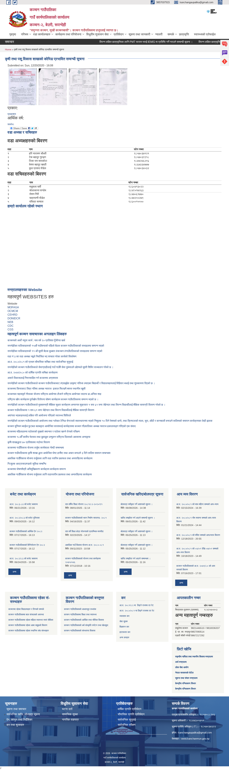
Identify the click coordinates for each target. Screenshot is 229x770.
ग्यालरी (158, 34)
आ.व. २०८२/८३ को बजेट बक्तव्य (24, 558)
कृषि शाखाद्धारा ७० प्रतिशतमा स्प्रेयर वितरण (29, 442)
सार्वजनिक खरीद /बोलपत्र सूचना (23, 714)
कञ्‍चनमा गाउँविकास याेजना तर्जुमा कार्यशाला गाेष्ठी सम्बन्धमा (36, 447)
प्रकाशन (12, 114)
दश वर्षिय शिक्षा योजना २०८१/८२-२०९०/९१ (83, 504)
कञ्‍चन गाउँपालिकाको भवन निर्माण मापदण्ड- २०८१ (86, 517)
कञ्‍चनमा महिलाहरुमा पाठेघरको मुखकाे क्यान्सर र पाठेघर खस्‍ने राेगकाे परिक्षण (44, 431)
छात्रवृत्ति (184, 34)
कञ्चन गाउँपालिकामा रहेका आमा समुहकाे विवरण (27, 625)
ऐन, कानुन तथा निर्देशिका (19, 719)
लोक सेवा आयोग (181, 667)
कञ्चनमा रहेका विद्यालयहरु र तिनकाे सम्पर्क (26, 609)
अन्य (14, 571)
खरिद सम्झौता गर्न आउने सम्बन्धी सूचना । (138, 517)
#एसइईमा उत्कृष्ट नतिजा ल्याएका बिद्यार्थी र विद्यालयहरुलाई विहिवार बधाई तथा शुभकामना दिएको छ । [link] (107, 383)
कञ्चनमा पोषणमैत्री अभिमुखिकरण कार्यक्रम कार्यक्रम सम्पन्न (37, 469)
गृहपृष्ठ (12, 34)
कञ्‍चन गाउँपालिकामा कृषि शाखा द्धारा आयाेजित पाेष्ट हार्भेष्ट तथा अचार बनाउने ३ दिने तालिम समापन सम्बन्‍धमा (59, 453)
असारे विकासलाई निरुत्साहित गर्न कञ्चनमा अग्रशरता (33, 377)
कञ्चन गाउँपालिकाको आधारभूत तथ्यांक (80, 609)
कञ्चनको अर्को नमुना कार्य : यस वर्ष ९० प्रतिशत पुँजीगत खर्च (36, 340)
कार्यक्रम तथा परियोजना (68, 34)
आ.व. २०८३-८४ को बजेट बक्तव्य (24, 504)
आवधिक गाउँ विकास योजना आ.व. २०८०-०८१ (84, 545)
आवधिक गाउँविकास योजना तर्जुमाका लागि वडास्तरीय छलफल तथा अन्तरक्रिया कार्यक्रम (50, 474)
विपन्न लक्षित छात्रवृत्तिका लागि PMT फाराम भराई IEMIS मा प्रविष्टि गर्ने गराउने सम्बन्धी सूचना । (136, 41)
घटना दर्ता (67, 709)
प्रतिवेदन (119, 34)
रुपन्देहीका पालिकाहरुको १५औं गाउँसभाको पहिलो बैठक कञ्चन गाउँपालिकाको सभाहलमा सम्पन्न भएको (56, 345)
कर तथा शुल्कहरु (15, 724)
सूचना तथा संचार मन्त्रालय (186, 678)
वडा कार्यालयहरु (41, 34)
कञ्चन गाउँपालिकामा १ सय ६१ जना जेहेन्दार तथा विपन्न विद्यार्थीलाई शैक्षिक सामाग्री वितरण (51, 410)
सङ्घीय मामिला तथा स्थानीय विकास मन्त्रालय (194, 656)
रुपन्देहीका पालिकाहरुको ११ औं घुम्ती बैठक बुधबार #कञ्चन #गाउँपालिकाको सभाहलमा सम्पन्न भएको (55, 351)
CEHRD (12, 314)
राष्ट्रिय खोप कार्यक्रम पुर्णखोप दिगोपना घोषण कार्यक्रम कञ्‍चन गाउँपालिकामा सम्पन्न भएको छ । (53, 399)
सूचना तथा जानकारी (139, 34)
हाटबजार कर (125, 632)
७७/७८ (11, 124)
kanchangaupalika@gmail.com (195, 732)
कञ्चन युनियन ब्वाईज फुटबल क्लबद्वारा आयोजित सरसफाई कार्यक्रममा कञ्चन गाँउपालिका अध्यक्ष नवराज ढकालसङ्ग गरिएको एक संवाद (72, 426)
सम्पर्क (170, 34)
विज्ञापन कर (124, 626)
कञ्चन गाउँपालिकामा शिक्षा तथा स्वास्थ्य (80, 614)
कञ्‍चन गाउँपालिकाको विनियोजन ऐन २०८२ (27, 545)
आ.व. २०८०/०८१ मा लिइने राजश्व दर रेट (137, 610)
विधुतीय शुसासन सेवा (97, 34)
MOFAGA (13, 307)
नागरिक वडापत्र (70, 719)
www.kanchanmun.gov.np (195, 738)
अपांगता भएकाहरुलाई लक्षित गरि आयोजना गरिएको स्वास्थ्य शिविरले (39, 415)
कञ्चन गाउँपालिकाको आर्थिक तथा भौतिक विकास (84, 619)
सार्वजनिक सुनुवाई (127, 719)
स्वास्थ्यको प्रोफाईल (205, 34)
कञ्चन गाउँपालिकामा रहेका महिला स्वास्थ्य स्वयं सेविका (30, 619)
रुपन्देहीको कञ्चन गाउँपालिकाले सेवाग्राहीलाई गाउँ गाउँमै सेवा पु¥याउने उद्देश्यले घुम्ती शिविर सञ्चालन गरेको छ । (60, 367)
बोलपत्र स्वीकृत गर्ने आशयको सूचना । (137, 504)
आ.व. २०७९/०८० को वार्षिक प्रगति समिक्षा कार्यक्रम (33, 372)
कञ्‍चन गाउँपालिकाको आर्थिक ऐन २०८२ (26, 531)
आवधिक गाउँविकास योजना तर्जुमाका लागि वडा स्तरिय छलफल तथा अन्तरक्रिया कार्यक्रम (50, 458)
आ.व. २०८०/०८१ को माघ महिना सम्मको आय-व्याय (197, 504)
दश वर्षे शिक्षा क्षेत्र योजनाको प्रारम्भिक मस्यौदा (84, 531)
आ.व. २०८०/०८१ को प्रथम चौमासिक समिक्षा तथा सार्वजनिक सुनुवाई (40, 361)
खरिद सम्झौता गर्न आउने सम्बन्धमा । (136, 558)
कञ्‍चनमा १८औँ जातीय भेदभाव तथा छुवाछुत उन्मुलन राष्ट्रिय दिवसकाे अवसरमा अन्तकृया (49, 436)
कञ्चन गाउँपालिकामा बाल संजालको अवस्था (26, 614)
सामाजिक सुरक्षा (70, 714)
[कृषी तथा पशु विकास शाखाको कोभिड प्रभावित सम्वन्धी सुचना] (22, 86)
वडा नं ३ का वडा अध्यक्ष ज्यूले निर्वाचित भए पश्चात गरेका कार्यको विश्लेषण (43, 356)
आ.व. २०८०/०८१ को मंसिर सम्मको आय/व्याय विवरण (198, 535)
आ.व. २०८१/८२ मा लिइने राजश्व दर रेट (137, 605)
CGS (10, 329)
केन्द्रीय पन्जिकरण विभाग (185, 683)
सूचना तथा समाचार (16, 709)
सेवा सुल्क (124, 621)
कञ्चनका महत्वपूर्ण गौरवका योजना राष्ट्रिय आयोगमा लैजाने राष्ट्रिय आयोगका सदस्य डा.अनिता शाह (54, 394)
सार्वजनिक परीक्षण (126, 724)
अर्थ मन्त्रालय (181, 662)
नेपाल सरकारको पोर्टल (184, 672)
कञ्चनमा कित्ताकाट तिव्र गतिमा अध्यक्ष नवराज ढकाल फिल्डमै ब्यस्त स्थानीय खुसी (46, 388)
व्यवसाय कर (124, 616)
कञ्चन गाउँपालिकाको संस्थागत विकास (79, 630)
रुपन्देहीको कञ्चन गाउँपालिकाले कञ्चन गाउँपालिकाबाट (34, 383)
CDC (11, 325)
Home (8, 49)
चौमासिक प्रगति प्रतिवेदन (131, 714)
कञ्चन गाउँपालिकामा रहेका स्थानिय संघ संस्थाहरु (28, 630)
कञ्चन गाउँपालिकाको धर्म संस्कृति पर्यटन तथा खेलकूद (86, 625)
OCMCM (13, 311)
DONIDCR (14, 318)
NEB (10, 322)
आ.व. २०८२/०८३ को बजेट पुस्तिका (25, 517)
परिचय (24, 34)
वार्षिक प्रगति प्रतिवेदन (129, 709)
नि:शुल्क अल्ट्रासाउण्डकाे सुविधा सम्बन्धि (27, 463)
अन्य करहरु (124, 637)
